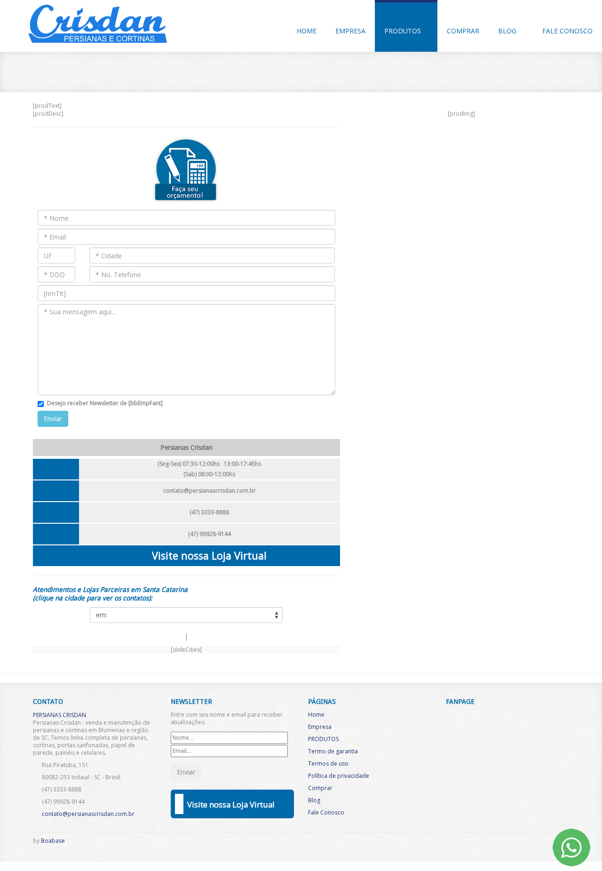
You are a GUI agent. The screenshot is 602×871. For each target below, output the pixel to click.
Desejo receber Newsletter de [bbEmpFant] (105, 403)
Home (307, 30)
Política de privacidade (338, 776)
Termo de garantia (333, 751)
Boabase (53, 841)
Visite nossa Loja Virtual (209, 555)
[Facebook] (512, 843)
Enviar (53, 418)
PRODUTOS (403, 30)
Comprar (463, 30)
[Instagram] (527, 843)
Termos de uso (328, 763)
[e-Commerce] (543, 843)
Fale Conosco (567, 30)
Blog (508, 30)
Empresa (350, 30)
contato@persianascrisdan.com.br (209, 491)
